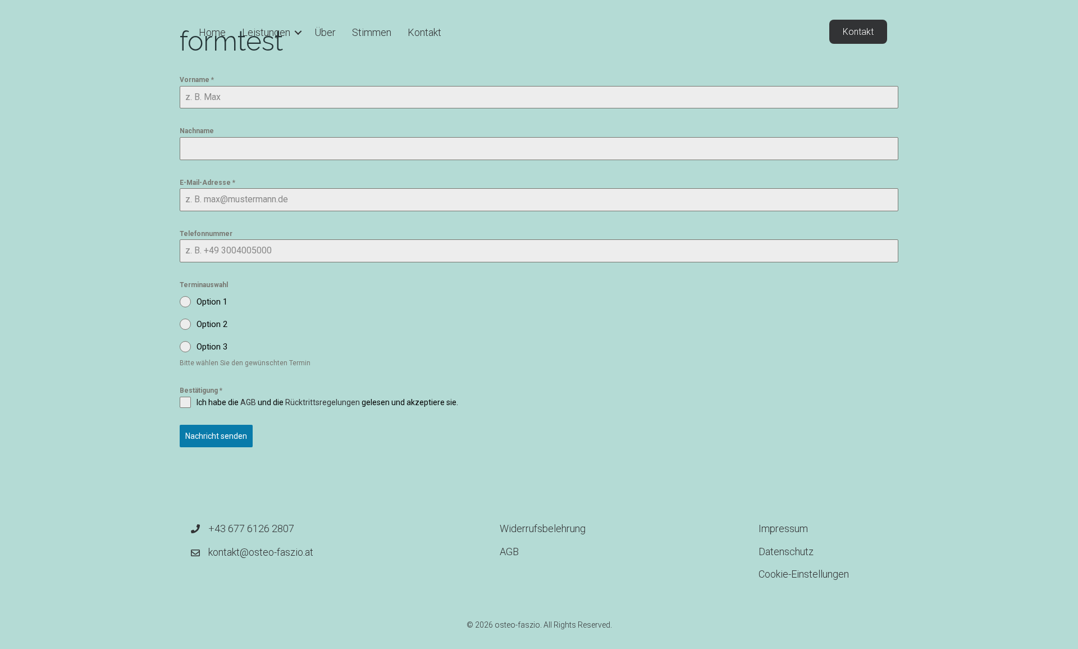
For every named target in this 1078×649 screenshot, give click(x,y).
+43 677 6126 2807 (251, 528)
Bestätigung (201, 390)
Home (212, 32)
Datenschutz (786, 551)
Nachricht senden (216, 436)
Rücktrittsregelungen (322, 402)
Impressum (783, 528)
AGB (248, 402)
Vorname (197, 80)
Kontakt (424, 32)
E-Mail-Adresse (207, 183)
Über (325, 32)
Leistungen (266, 32)
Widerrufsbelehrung (543, 528)
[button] (298, 33)
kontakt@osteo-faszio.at (260, 552)
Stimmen (371, 32)
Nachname (197, 131)
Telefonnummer (206, 234)
